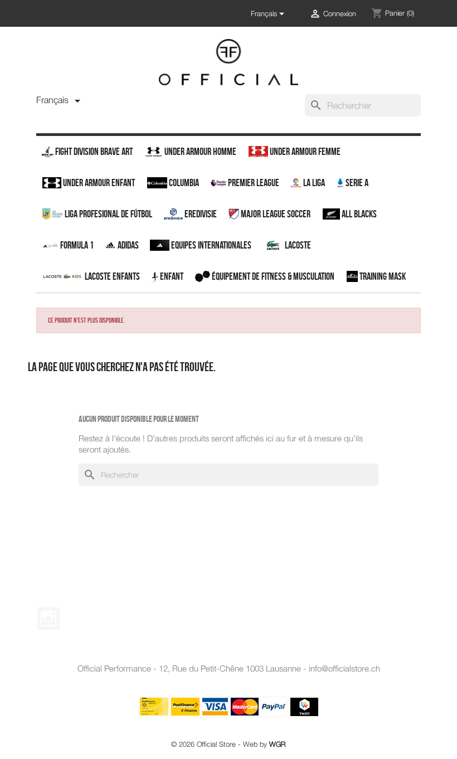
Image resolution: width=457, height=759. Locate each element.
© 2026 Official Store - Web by (228, 744)
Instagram (48, 618)
